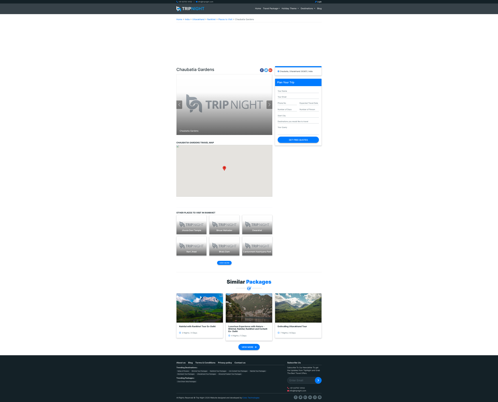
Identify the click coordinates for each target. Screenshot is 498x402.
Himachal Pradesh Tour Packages (230, 374)
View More (224, 263)
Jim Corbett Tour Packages (238, 371)
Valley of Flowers (183, 371)
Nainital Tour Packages (257, 371)
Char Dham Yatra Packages (187, 381)
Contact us (239, 362)
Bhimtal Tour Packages (199, 371)
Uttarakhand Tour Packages (206, 374)
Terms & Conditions (205, 362)
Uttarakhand (198, 19)
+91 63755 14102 (185, 2)
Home (258, 8)
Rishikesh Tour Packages (186, 374)
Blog (319, 8)
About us (181, 362)
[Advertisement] (249, 46)
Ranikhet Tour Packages (218, 371)
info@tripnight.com (205, 2)
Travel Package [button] (270, 8)
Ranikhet (211, 19)
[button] (224, 168)
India (187, 19)
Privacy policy (225, 362)
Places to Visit (225, 19)
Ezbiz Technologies (251, 398)
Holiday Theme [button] (289, 8)
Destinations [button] (307, 8)
